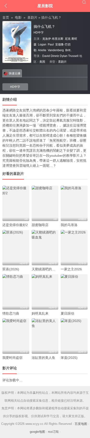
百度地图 (81, 424)
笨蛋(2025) (69, 358)
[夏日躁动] (74, 292)
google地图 (37, 431)
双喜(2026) (10, 269)
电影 (18, 17)
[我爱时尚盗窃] (15, 336)
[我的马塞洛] (74, 203)
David (46, 56)
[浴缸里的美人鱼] (45, 336)
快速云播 (14, 73)
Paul (51, 44)
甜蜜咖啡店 (40, 225)
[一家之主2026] (74, 247)
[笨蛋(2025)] (74, 336)
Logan (42, 44)
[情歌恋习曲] (15, 292)
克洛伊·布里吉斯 (52, 38)
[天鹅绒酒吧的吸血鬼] (45, 247)
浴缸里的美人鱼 (43, 358)
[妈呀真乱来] (45, 292)
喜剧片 (32, 17)
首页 (5, 17)
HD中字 (15, 87)
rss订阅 (53, 431)
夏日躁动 (67, 313)
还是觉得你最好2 (15, 225)
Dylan (63, 56)
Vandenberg (56, 50)
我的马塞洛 (69, 225)
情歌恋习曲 (10, 313)
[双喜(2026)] (15, 247)
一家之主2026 (71, 269)
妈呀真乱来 (40, 313)
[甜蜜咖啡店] (45, 203)
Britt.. (68, 50)
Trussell (73, 56)
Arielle (42, 50)
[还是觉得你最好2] (15, 203)
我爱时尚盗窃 (12, 358)
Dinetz (55, 56)
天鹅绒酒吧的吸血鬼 (47, 269)
